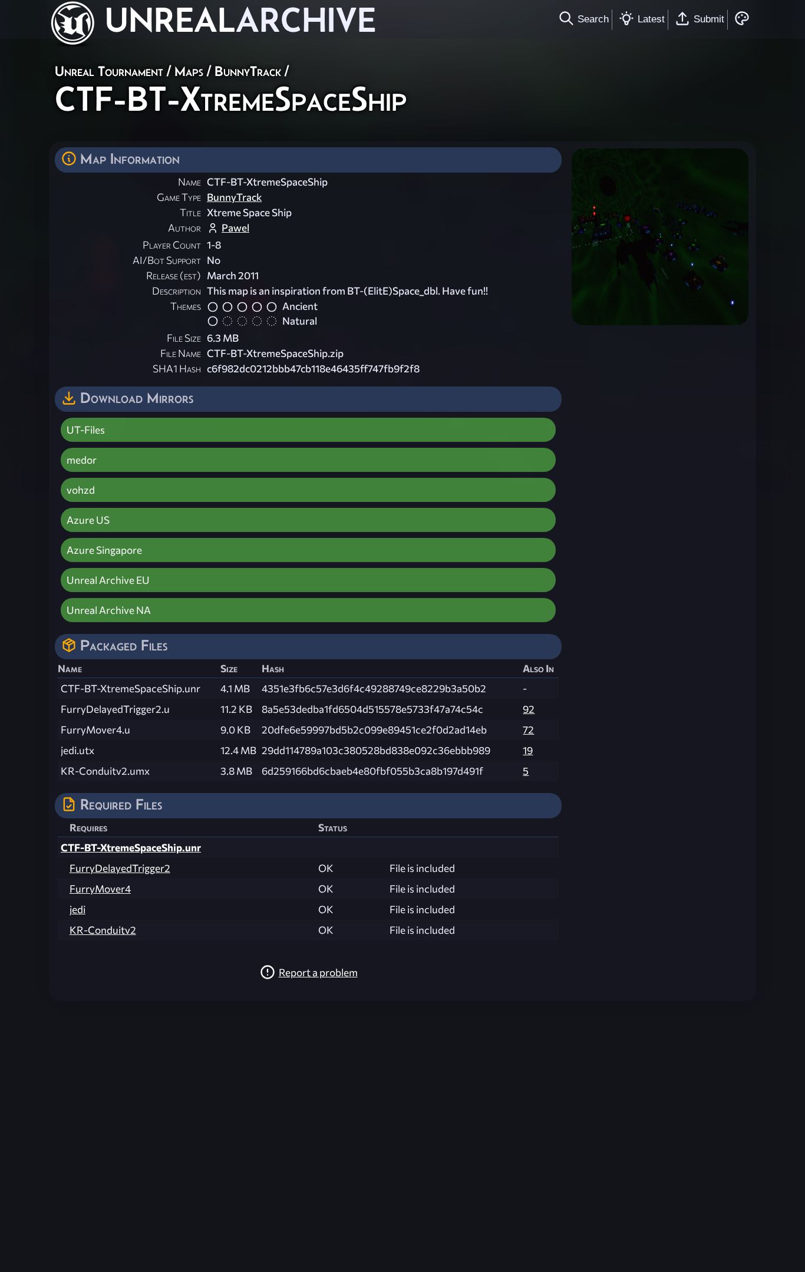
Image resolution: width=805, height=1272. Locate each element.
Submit (709, 19)
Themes (185, 306)
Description (176, 291)
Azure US (88, 520)
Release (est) (173, 275)
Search (593, 19)
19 (528, 750)
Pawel (235, 228)
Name (189, 182)
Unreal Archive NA (109, 610)
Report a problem (318, 972)
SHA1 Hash (177, 368)
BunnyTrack (248, 71)
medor (82, 460)
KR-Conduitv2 (103, 930)
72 (528, 729)
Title (190, 212)
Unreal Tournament (109, 71)
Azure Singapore (104, 550)
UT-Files (86, 430)
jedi (77, 909)
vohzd (81, 490)
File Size (184, 338)
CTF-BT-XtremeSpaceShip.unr (131, 847)
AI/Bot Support (167, 260)
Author (184, 228)
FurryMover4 (100, 889)
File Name (180, 353)
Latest (651, 19)
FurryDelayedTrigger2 (120, 868)
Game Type (179, 197)
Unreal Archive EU (108, 580)
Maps (188, 71)
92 (529, 709)
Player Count (172, 245)
